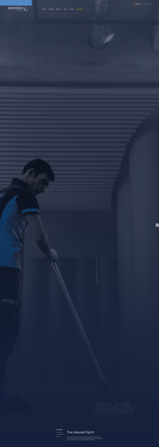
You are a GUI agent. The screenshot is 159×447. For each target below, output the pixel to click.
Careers (65, 9)
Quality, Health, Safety (60, 434)
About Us (58, 9)
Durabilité (58, 436)
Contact (72, 9)
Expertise (51, 9)
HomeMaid (79, 9)
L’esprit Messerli (59, 432)
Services (44, 9)
